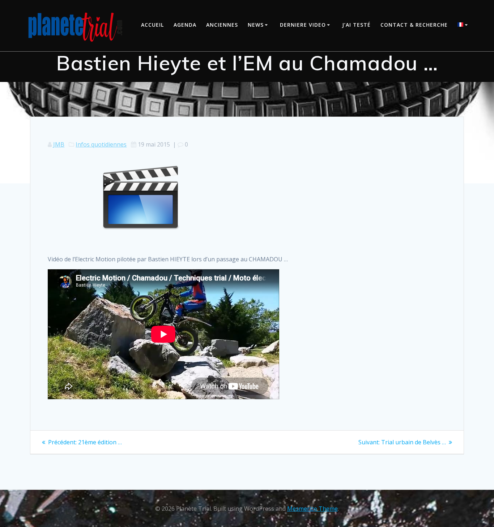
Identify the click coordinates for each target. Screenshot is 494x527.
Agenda (185, 24)
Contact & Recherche (414, 24)
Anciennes (222, 24)
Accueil (152, 24)
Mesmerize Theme (312, 509)
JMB (58, 144)
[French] (463, 25)
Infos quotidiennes (101, 144)
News (256, 24)
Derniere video (303, 24)
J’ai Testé (356, 24)
